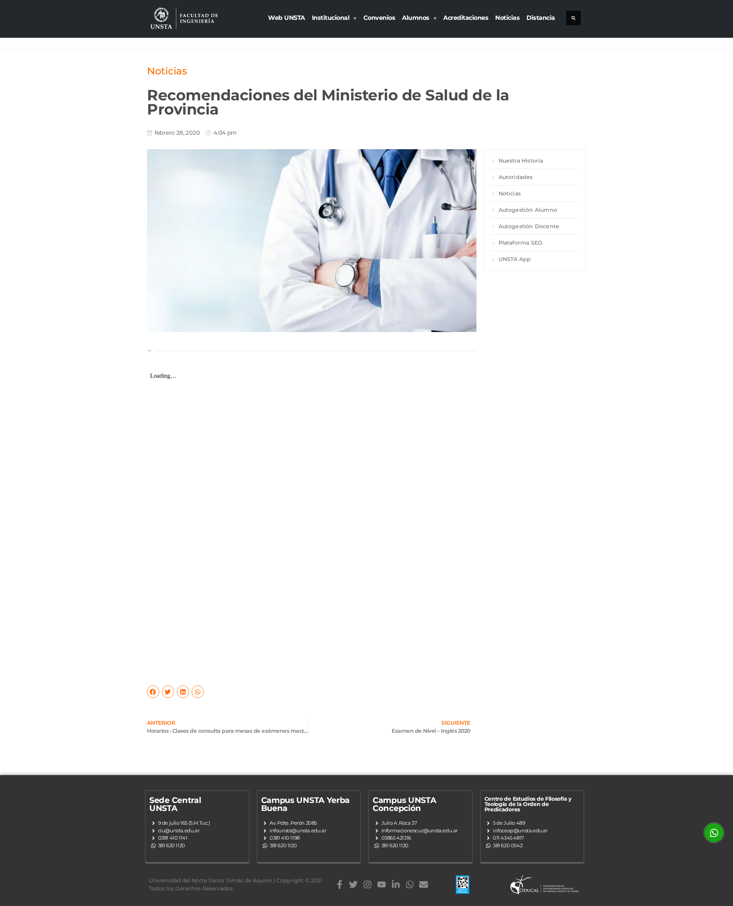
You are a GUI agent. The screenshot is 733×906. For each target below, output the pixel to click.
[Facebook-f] (340, 884)
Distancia (540, 17)
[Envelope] (424, 884)
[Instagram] (367, 884)
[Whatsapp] (410, 884)
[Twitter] (353, 884)
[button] (573, 18)
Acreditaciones (465, 17)
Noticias (507, 17)
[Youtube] (382, 884)
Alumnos (415, 17)
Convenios (379, 17)
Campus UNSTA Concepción (404, 804)
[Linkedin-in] (396, 884)
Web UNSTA (286, 17)
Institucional (331, 17)
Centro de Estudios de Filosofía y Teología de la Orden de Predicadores (528, 804)
